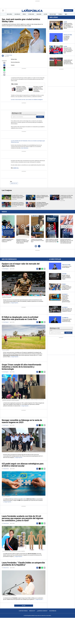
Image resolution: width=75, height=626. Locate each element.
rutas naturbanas (24, 148)
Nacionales (64, 294)
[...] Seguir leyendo (14, 302)
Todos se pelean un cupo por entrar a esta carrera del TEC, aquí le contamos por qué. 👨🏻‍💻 (52, 240)
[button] (68, 10)
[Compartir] (4, 75)
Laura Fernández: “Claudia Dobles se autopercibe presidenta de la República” (23, 564)
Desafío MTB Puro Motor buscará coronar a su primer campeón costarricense (18, 196)
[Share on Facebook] (4, 65)
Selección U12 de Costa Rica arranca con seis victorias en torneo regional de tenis (68, 50)
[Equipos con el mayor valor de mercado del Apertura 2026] (23, 283)
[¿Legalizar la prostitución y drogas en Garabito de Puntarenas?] (8, 226)
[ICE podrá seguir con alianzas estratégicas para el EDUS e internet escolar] (23, 483)
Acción (65, 21)
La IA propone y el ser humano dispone (66, 267)
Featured (64, 273)
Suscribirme (40, 116)
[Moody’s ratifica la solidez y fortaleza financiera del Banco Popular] (55, 276)
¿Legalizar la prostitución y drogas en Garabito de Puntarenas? (7, 240)
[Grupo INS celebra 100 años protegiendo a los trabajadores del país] (55, 309)
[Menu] (3, 10)
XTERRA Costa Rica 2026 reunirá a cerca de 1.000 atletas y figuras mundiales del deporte (68, 26)
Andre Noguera (6, 268)
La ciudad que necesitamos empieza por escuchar (67, 38)
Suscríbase (52, 610)
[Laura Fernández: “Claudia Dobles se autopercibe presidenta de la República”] (23, 582)
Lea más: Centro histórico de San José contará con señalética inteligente (27, 99)
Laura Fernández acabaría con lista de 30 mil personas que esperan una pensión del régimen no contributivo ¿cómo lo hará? (22, 518)
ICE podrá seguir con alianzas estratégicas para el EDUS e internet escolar (22, 465)
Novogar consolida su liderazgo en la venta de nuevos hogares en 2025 (22, 421)
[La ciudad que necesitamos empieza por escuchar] (56, 37)
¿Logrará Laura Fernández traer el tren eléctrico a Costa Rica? (37, 240)
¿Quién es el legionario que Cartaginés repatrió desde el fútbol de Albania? (42, 196)
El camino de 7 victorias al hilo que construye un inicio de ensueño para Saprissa (18, 203)
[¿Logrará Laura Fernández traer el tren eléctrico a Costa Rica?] (37, 226)
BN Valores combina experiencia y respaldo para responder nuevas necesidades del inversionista (21, 89)
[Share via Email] (4, 72)
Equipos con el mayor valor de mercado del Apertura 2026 (20, 265)
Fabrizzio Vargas (9, 55)
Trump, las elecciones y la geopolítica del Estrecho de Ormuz (67, 320)
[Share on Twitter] (4, 67)
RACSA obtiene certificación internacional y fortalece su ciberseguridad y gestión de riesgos (66, 298)
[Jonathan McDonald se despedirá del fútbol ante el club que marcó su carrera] (56, 62)
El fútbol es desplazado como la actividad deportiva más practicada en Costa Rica (20, 318)
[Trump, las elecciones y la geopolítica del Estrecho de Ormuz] (55, 319)
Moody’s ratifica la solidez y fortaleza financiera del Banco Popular (66, 277)
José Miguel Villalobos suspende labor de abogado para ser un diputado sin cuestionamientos (42, 204)
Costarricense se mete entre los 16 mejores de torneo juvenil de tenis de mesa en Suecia (66, 197)
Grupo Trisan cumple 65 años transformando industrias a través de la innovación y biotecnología (21, 367)
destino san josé (14, 183)
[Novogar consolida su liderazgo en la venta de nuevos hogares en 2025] (23, 440)
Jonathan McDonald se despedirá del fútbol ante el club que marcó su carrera (68, 62)
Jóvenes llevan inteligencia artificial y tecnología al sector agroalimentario (66, 287)
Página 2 (64, 284)
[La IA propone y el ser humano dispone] (55, 266)
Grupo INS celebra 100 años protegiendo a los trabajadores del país (67, 310)
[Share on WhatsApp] (4, 70)
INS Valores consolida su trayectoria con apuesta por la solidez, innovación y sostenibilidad (38, 89)
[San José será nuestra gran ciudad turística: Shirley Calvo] (24, 40)
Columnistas (65, 317)
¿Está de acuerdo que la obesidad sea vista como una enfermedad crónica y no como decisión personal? (66, 241)
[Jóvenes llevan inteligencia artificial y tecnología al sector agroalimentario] (55, 286)
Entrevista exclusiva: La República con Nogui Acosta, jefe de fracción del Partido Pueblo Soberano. (22, 241)
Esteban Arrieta (6, 468)
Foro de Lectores (68, 34)
